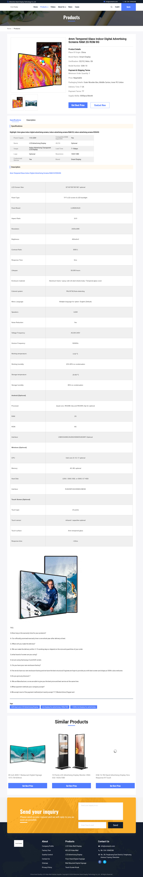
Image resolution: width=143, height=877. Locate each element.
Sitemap (45, 863)
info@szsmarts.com (112, 1)
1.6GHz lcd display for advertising (84, 707)
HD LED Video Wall (71, 850)
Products (43, 7)
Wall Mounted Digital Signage (75, 863)
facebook (99, 862)
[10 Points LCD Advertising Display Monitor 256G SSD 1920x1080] (27, 751)
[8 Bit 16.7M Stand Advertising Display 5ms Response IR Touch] (71, 751)
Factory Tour (46, 850)
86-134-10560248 (130, 1)
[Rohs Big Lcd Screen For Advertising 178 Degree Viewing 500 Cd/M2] (115, 751)
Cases (77, 7)
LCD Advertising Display (73, 855)
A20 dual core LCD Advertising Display (24, 707)
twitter (104, 862)
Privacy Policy (47, 867)
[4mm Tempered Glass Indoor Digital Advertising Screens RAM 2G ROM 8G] (38, 65)
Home (36, 7)
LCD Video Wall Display (73, 846)
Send (115, 825)
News (70, 7)
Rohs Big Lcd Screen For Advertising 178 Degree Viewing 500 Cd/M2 (115, 776)
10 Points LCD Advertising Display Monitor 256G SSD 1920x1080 (27, 776)
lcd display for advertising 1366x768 (55, 707)
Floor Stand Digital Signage (75, 859)
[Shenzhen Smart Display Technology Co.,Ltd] (14, 7)
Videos (53, 7)
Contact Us (46, 859)
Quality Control (47, 855)
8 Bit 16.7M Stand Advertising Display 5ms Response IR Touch (69, 776)
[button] (11, 756)
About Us (61, 7)
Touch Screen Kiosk (72, 867)
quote (128, 7)
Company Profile (48, 846)
